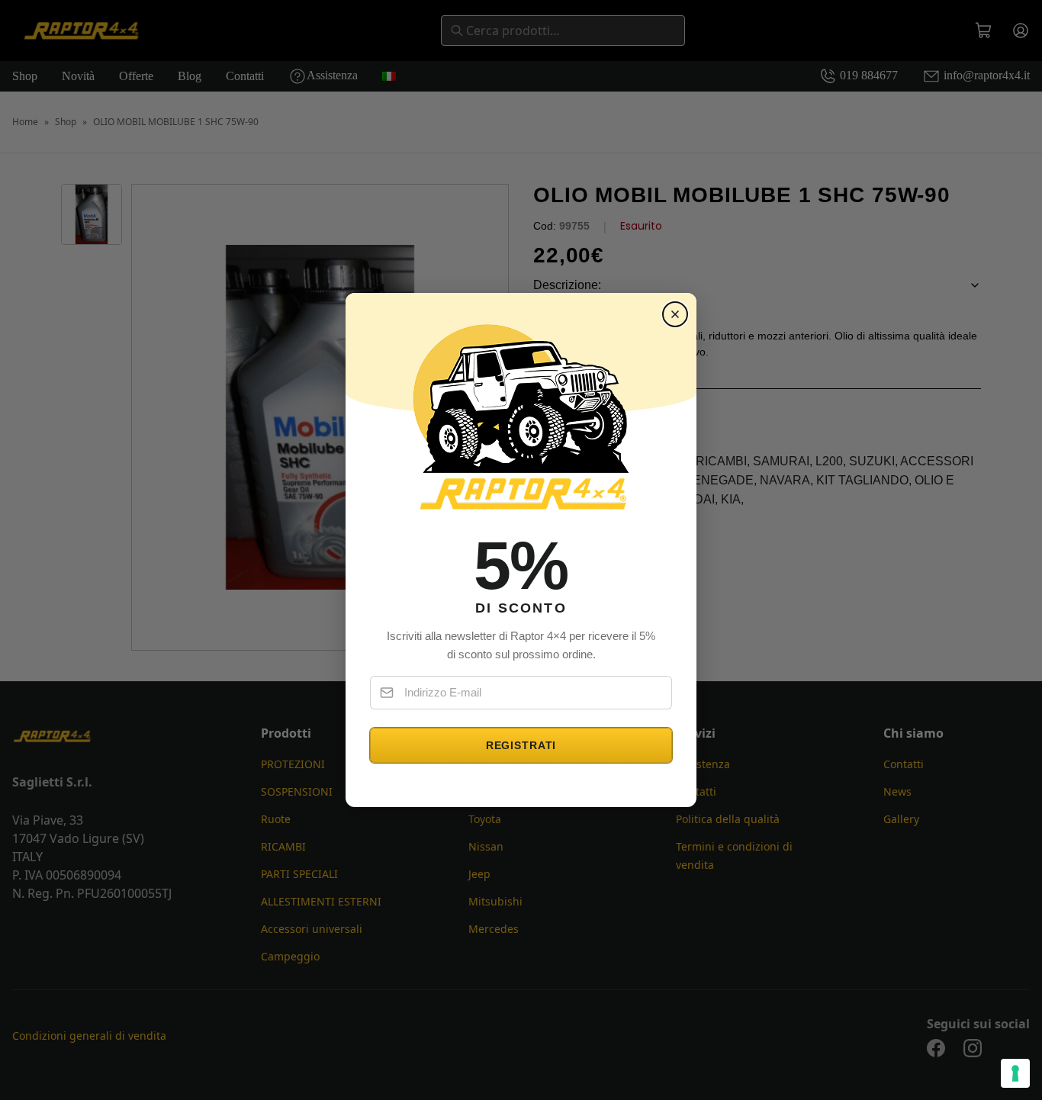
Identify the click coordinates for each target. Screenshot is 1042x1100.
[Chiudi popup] (675, 314)
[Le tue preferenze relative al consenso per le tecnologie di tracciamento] (1015, 1073)
